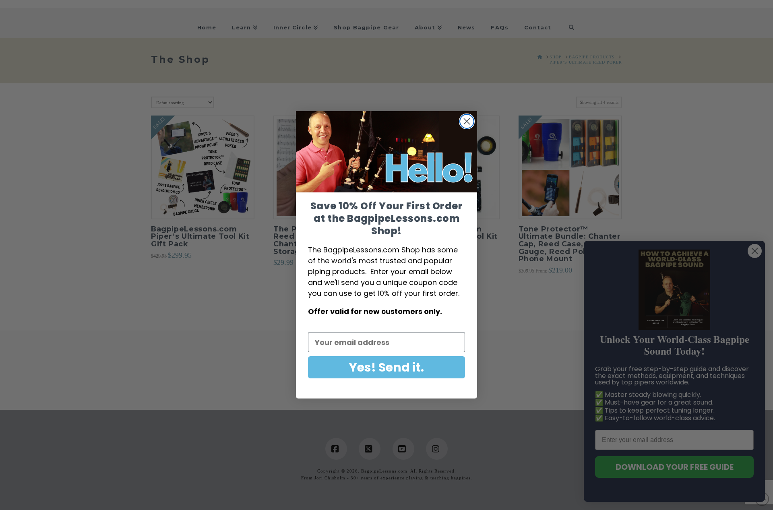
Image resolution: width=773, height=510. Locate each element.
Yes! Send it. (386, 367)
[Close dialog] (467, 121)
